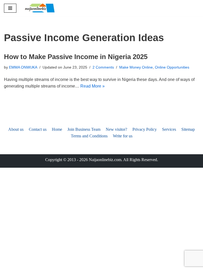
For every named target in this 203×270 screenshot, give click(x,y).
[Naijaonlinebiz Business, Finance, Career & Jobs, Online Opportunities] (40, 8)
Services (169, 129)
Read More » (92, 86)
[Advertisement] (101, 91)
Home (57, 129)
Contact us (38, 129)
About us (16, 129)
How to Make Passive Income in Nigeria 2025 (75, 57)
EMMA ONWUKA (23, 67)
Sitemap (188, 129)
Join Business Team (83, 129)
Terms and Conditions (89, 136)
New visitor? (116, 129)
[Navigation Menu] (10, 8)
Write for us (122, 136)
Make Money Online (136, 67)
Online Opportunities (172, 67)
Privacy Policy (144, 129)
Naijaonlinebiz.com (105, 159)
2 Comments (103, 67)
